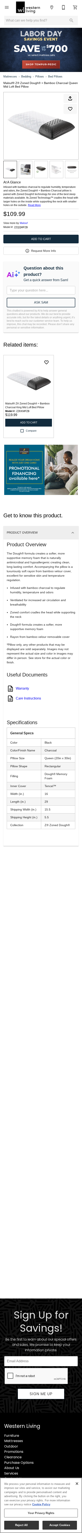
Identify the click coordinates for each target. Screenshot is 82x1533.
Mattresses (10, 76)
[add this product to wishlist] (70, 109)
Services (11, 1473)
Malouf (24, 223)
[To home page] (28, 7)
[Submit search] (71, 20)
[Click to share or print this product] (70, 98)
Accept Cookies (59, 1525)
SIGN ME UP (41, 1393)
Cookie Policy (41, 1504)
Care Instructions (28, 698)
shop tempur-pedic (41, 64)
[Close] (77, 1483)
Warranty (22, 688)
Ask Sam (41, 302)
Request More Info (43, 250)
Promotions (13, 1451)
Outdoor (11, 1446)
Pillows (39, 76)
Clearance (13, 1457)
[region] (41, 1505)
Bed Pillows (55, 76)
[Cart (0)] (75, 7)
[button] (7, 7)
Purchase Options (19, 1462)
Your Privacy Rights (41, 1513)
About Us (11, 1467)
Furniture (11, 1435)
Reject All (21, 1525)
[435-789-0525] (63, 7)
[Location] (52, 7)
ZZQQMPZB (21, 227)
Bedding (26, 76)
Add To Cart (41, 239)
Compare (31, 430)
